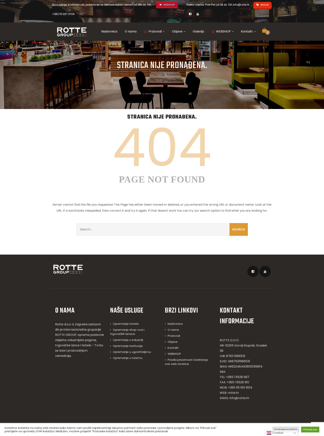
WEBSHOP (223, 31)
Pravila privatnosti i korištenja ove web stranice (186, 362)
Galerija (198, 31)
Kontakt (247, 31)
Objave (177, 31)
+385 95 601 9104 (63, 14)
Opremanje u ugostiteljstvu (132, 352)
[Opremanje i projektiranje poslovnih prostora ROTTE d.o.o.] (71, 31)
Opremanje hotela (126, 324)
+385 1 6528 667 (237, 377)
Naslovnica (109, 31)
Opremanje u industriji (128, 340)
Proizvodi (155, 31)
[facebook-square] (190, 14)
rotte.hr (233, 393)
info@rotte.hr (241, 4)
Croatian (277, 432)
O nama (130, 31)
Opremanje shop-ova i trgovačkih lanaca (127, 332)
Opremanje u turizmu (127, 358)
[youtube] (198, 14)
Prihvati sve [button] (310, 429)
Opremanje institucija (128, 346)
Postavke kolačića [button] (286, 429)
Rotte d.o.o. (63, 324)
